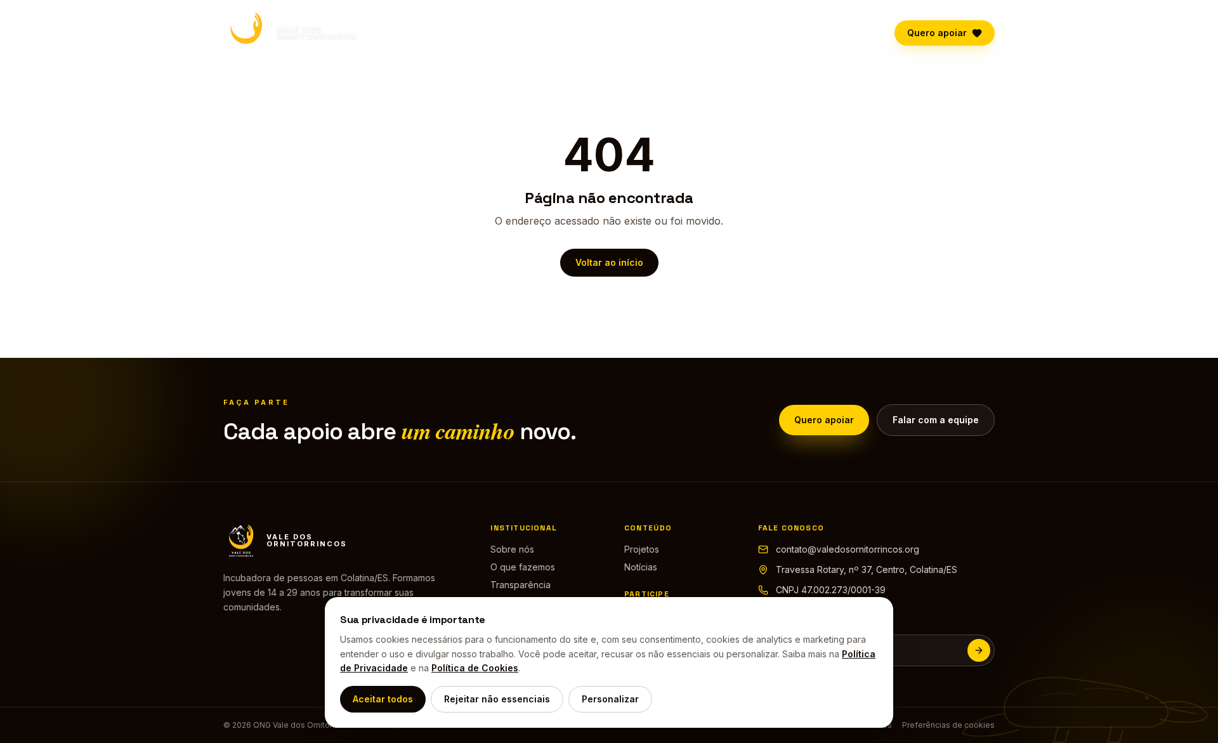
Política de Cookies (474, 667)
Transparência (520, 584)
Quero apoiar (937, 32)
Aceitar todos (383, 699)
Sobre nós (715, 32)
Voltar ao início (609, 262)
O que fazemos (789, 32)
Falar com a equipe (936, 419)
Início (663, 32)
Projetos (641, 549)
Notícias (640, 567)
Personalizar (610, 699)
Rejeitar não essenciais (497, 699)
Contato (859, 32)
